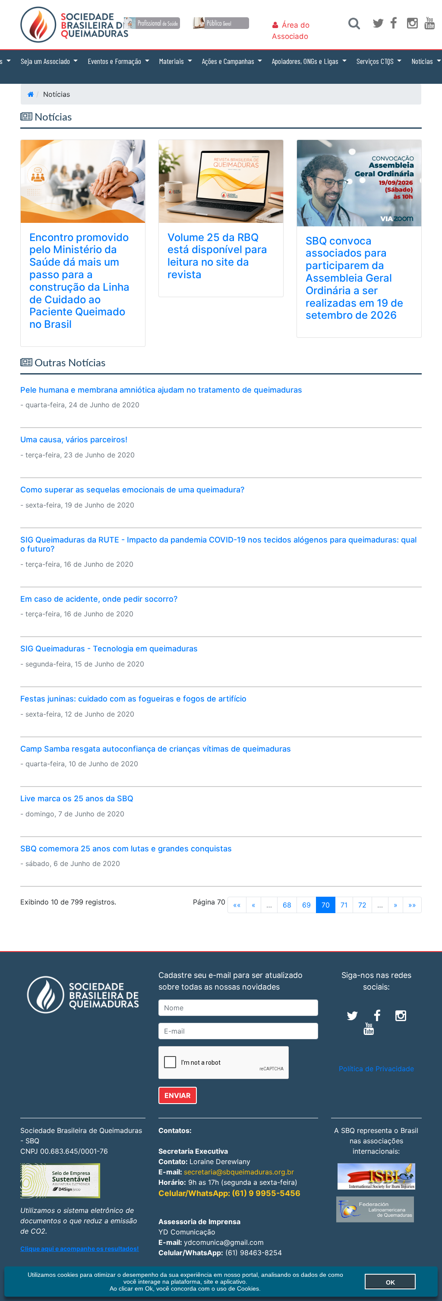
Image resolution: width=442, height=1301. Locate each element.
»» (412, 905)
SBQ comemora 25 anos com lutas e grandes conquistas (126, 848)
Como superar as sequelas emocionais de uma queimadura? (132, 489)
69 (306, 905)
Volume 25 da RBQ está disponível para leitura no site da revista (217, 256)
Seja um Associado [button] (46, 61)
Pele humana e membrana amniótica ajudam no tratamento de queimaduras (161, 389)
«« (237, 905)
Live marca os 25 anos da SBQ (76, 798)
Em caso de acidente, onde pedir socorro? (98, 598)
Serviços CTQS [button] (376, 61)
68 (287, 905)
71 (344, 905)
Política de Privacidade (376, 1068)
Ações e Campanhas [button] (229, 61)
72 (362, 905)
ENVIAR (177, 1095)
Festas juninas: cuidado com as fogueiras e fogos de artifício (133, 698)
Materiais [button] (172, 61)
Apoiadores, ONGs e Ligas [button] (306, 61)
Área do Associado (290, 31)
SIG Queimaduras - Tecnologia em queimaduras (109, 648)
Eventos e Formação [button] (115, 61)
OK (390, 1282)
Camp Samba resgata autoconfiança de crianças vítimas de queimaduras (155, 748)
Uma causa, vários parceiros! (73, 439)
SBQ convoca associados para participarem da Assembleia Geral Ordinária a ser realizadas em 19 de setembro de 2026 (354, 278)
